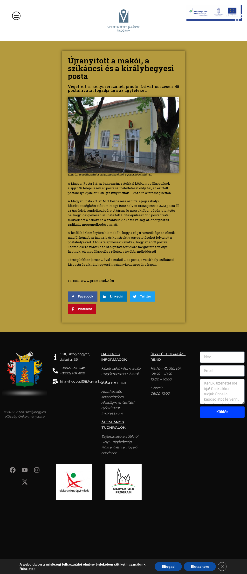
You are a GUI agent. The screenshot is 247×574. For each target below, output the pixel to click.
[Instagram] (37, 470)
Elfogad (168, 566)
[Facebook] (13, 470)
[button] (16, 16)
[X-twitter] (25, 482)
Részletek (27, 569)
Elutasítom (200, 566)
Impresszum (112, 413)
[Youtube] (25, 470)
